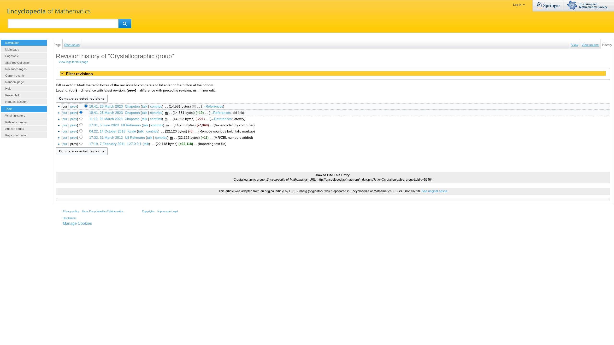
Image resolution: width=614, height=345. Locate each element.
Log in (517, 4)
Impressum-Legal (167, 211)
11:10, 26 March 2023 (106, 119)
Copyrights (148, 211)
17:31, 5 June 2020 (104, 125)
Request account (16, 102)
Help (8, 88)
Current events (14, 75)
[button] (333, 74)
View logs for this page (73, 62)
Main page (12, 49)
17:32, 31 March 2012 (106, 137)
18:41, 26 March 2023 (106, 106)
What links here (15, 115)
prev (73, 106)
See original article (434, 191)
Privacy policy (71, 211)
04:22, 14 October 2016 (107, 131)
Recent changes (16, 69)
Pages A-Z (12, 56)
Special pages (14, 129)
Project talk (12, 95)
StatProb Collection (17, 62)
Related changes (16, 122)
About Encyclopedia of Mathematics (102, 211)
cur (65, 113)
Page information (16, 135)
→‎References (212, 106)
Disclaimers (70, 218)
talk (144, 106)
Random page (14, 82)
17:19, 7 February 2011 (107, 144)
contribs (156, 106)
